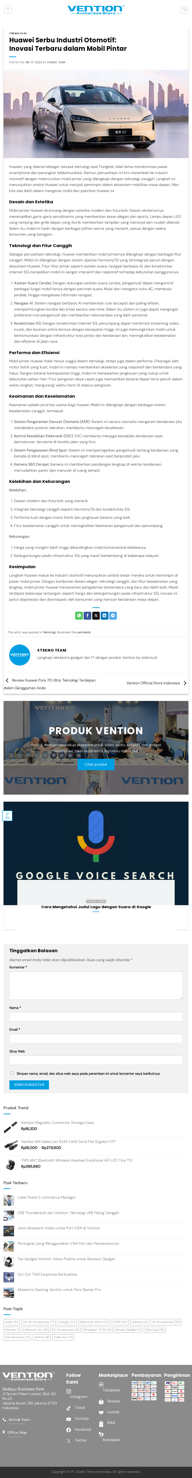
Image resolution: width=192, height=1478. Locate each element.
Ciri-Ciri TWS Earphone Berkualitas (47, 1274)
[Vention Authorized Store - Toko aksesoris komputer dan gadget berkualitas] (96, 10)
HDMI (120, 1322)
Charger (67, 1322)
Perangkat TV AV (97, 1330)
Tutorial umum (17, 1337)
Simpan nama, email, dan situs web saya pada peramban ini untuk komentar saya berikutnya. (88, 1073)
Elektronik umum (94, 1322)
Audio (11, 1322)
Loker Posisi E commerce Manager (47, 1197)
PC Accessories (65, 1330)
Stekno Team (56, 62)
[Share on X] (96, 616)
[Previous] (10, 869)
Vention (41, 1337)
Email (14, 1029)
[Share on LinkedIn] (104, 616)
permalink (84, 632)
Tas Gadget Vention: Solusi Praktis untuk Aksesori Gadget (66, 1259)
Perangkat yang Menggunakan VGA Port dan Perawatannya (68, 1243)
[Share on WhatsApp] (79, 616)
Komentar (18, 967)
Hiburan (140, 1322)
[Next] (182, 869)
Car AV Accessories (38, 1322)
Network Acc (36, 1330)
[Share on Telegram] (113, 616)
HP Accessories (166, 1322)
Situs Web (17, 1051)
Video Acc (63, 1337)
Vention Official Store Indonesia (153, 683)
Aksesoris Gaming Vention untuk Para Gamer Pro (59, 1289)
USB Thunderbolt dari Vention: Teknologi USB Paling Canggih (68, 1213)
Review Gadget (128, 1330)
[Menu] (7, 10)
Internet (13, 1330)
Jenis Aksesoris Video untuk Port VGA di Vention (59, 1228)
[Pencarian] (184, 10)
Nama (15, 1008)
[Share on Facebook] (87, 616)
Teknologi (18, 33)
